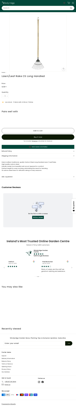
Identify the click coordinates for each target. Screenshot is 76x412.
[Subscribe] (68, 343)
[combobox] (38, 8)
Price (3, 83)
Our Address (6, 372)
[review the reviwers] (34, 262)
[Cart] (68, 3)
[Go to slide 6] (36, 276)
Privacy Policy (6, 369)
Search (4, 356)
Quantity (5, 92)
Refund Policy (7, 151)
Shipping (34, 141)
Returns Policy (6, 361)
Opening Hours (6, 366)
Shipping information (10, 156)
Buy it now (38, 137)
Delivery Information (8, 358)
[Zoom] (63, 69)
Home (3, 72)
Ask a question (7, 177)
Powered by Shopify (9, 404)
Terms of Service (7, 364)
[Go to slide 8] (39, 276)
